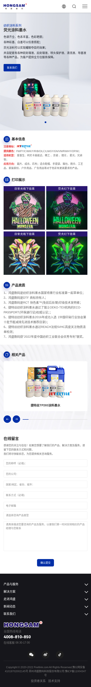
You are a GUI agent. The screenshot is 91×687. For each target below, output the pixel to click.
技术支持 (54, 681)
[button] (45, 122)
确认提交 (45, 562)
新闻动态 (9, 606)
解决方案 (9, 591)
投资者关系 (38, 681)
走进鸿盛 (9, 599)
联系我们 (12, 67)
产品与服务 (11, 584)
